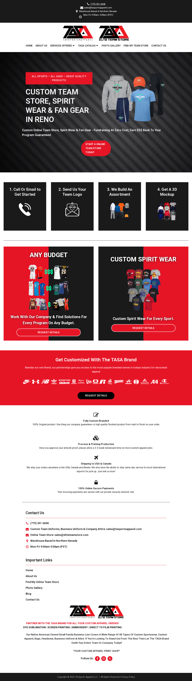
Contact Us (158, 45)
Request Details (96, 395)
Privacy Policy (128, 677)
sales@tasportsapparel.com (98, 7)
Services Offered (61, 45)
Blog (28, 593)
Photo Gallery (111, 45)
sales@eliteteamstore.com (71, 534)
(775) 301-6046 (97, 4)
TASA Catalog (87, 45)
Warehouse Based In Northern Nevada (98, 11)
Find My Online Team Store (42, 582)
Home (29, 45)
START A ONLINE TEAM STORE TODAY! (95, 148)
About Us (41, 45)
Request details (49, 332)
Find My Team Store (136, 45)
